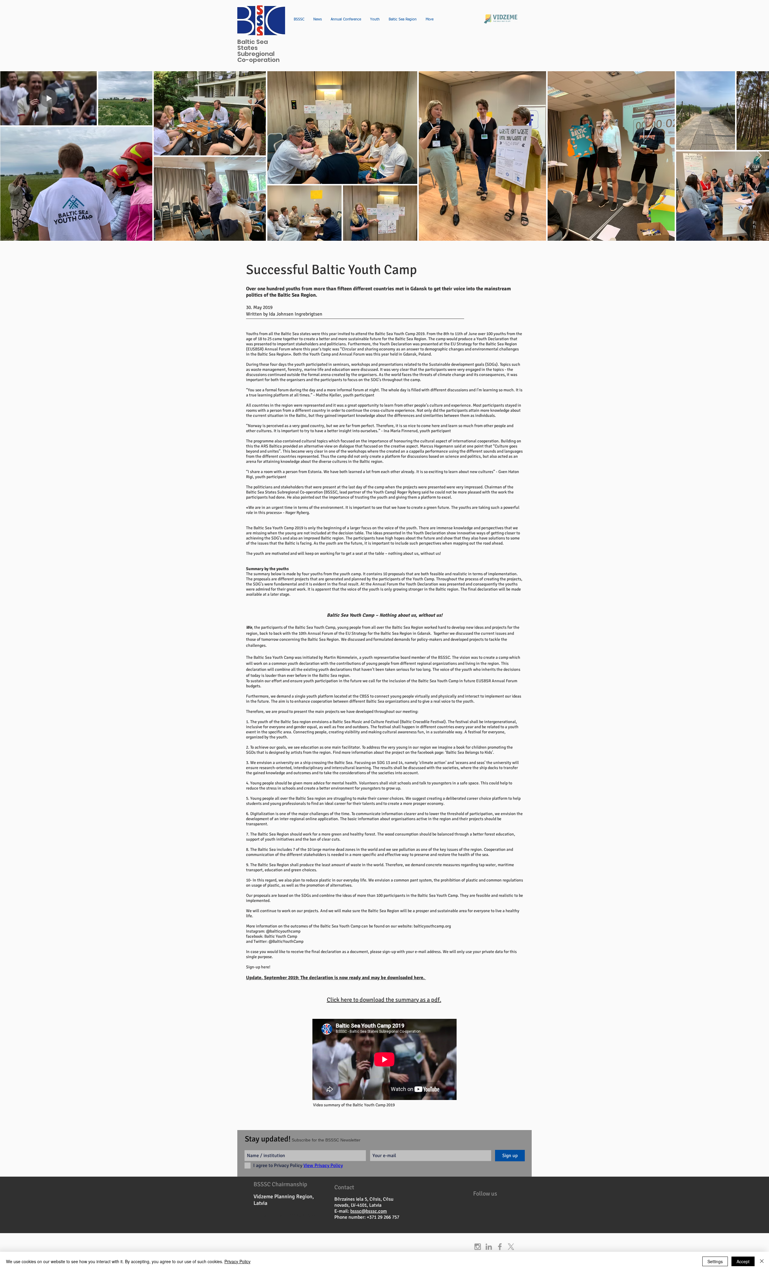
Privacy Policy (237, 1261)
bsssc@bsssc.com (368, 1211)
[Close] (761, 1261)
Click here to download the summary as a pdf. (384, 1000)
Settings (715, 1261)
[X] (510, 1246)
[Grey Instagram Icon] (477, 1246)
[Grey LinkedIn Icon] (488, 1246)
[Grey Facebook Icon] (499, 1246)
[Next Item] (758, 156)
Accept (743, 1261)
